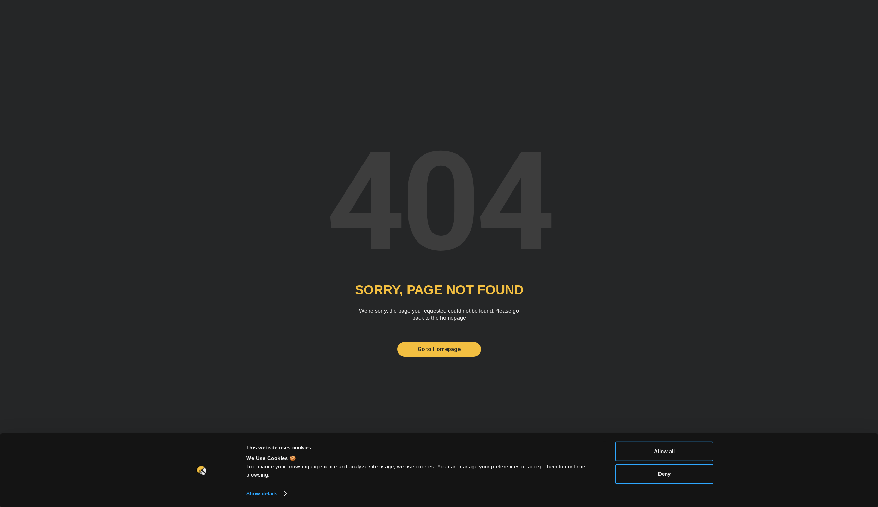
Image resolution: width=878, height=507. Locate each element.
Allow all (664, 451)
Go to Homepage (439, 349)
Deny (664, 474)
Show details (261, 493)
